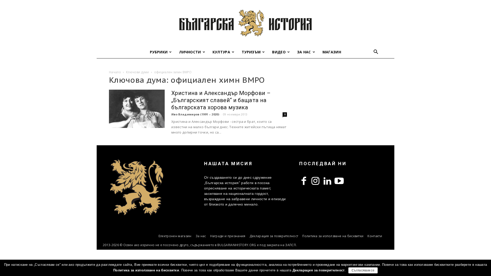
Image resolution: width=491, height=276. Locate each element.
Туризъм (251, 52)
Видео (279, 52)
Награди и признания (228, 236)
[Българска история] (245, 23)
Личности (190, 52)
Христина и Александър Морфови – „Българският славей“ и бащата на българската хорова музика (221, 100)
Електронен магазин (175, 236)
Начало (115, 72)
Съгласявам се (363, 270)
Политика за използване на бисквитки (332, 236)
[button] (376, 52)
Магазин (331, 52)
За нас (304, 52)
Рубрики (159, 52)
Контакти (374, 236)
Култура (221, 52)
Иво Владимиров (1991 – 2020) (195, 114)
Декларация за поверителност (274, 236)
